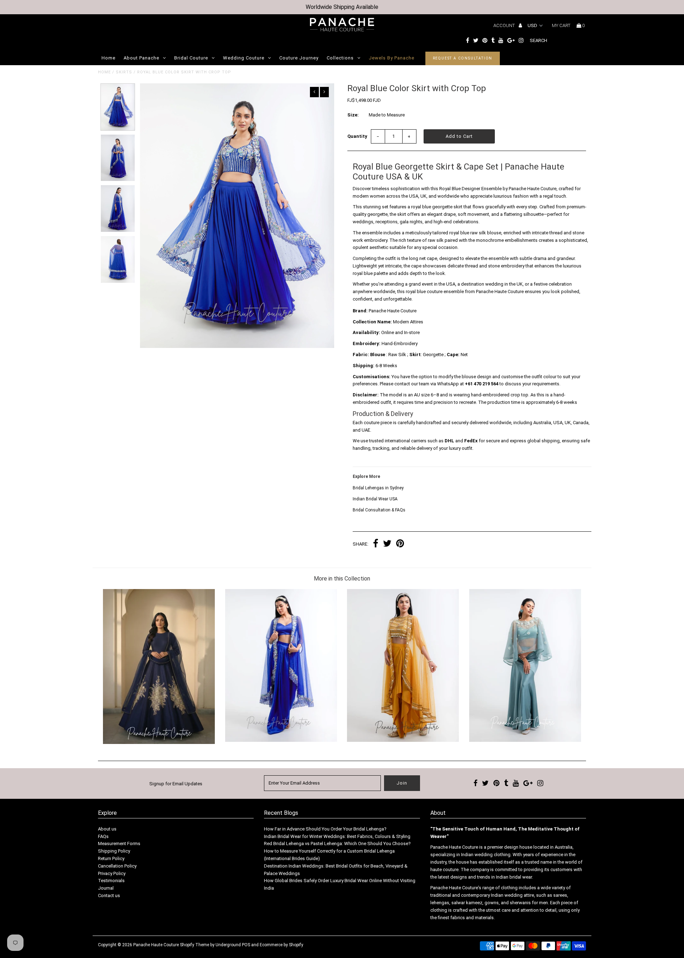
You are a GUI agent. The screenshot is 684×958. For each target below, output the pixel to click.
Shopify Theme (194, 944)
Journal (106, 888)
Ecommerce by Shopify (281, 944)
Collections (340, 58)
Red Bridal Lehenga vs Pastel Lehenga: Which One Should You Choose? (337, 843)
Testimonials (111, 880)
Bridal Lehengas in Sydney (378, 487)
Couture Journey (298, 58)
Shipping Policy (114, 851)
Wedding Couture (243, 58)
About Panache (141, 58)
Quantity (357, 136)
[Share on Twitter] (387, 544)
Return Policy (111, 858)
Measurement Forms (119, 843)
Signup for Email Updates (175, 783)
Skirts (124, 72)
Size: (353, 115)
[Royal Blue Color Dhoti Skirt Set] (281, 740)
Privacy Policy (111, 873)
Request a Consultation (463, 58)
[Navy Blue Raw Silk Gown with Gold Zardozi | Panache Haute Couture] (159, 742)
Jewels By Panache (391, 58)
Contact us (109, 895)
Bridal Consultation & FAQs (379, 509)
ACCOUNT (504, 25)
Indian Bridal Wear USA (375, 498)
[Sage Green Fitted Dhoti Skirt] (525, 740)
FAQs (103, 836)
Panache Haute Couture (156, 944)
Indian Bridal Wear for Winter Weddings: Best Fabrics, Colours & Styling (337, 836)
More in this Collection (342, 578)
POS (246, 944)
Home (108, 58)
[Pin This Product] (400, 544)
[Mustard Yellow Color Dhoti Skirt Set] (403, 740)
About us (107, 829)
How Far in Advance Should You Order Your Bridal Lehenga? (325, 829)
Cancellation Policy (117, 866)
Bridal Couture (191, 58)
